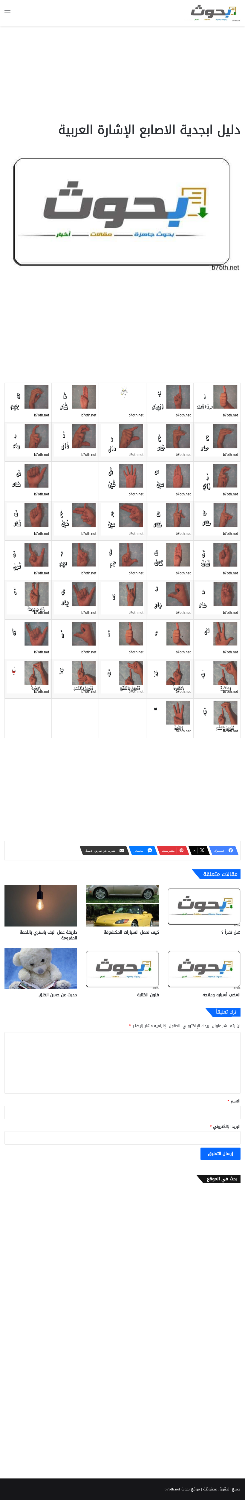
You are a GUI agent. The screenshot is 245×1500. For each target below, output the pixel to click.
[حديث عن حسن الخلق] (40, 968)
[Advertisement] (122, 73)
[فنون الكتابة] (122, 968)
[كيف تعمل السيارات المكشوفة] (122, 905)
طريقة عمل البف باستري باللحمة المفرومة (48, 935)
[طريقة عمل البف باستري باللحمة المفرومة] (40, 905)
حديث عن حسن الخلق (58, 995)
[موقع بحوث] (212, 13)
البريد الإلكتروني (225, 1126)
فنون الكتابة (148, 995)
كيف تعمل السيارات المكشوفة (131, 932)
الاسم (234, 1101)
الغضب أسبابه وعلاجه (222, 995)
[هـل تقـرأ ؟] (204, 905)
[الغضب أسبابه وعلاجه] (204, 968)
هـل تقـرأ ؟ (231, 932)
